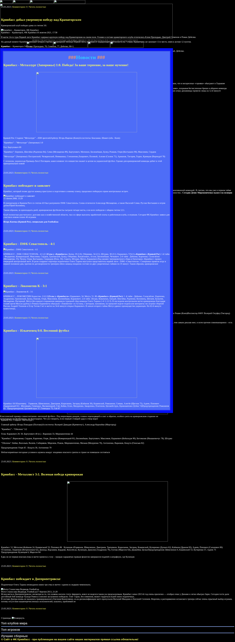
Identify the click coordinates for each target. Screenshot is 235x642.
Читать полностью (39, 173)
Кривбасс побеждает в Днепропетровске (31, 579)
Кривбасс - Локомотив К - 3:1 (25, 286)
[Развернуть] (18, 618)
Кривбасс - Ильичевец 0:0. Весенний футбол (36, 330)
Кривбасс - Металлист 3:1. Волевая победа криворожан (42, 474)
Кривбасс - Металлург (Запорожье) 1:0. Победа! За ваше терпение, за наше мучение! (65, 65)
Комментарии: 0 (22, 173)
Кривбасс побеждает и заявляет (26, 185)
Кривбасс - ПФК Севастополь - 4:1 (29, 244)
